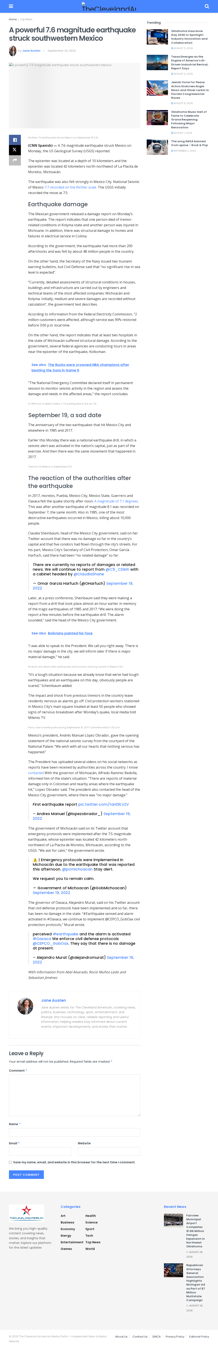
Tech (89, 1235)
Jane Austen (31, 51)
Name (15, 1124)
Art (63, 1216)
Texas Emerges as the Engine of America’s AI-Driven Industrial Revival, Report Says (189, 62)
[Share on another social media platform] (15, 160)
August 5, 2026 (183, 73)
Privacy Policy (175, 1337)
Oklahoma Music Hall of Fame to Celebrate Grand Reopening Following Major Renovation (189, 119)
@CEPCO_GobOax (50, 943)
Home (13, 19)
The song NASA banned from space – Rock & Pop (189, 143)
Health (90, 1216)
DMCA (156, 1337)
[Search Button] (207, 6)
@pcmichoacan (77, 869)
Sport (89, 1229)
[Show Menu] (11, 6)
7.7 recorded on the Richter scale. (71, 187)
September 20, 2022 (62, 51)
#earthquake (65, 934)
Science (91, 1222)
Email (14, 1143)
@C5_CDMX (117, 569)
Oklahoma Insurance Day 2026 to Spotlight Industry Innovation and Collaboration (189, 37)
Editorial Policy (199, 1337)
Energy (66, 1235)
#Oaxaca (42, 938)
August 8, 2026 (183, 103)
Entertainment (72, 1242)
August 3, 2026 (183, 48)
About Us (121, 1337)
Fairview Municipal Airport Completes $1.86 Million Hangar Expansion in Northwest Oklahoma (195, 1231)
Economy (68, 1229)
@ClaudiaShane (89, 574)
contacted (36, 772)
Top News (26, 19)
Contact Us (140, 1337)
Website (84, 1143)
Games (66, 1249)
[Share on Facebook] (15, 140)
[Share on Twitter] (15, 150)
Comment (18, 1070)
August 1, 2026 (182, 133)
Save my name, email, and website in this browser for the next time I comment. (74, 1162)
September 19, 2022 (51, 892)
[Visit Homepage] (109, 6)
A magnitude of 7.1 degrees (116, 501)
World (90, 1249)
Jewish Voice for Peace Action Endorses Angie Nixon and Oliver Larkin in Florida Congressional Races (190, 90)
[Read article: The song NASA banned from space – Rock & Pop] (157, 147)
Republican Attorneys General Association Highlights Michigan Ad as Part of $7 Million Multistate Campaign (195, 1282)
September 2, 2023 (184, 150)
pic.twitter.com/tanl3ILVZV (103, 804)
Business (67, 1222)
